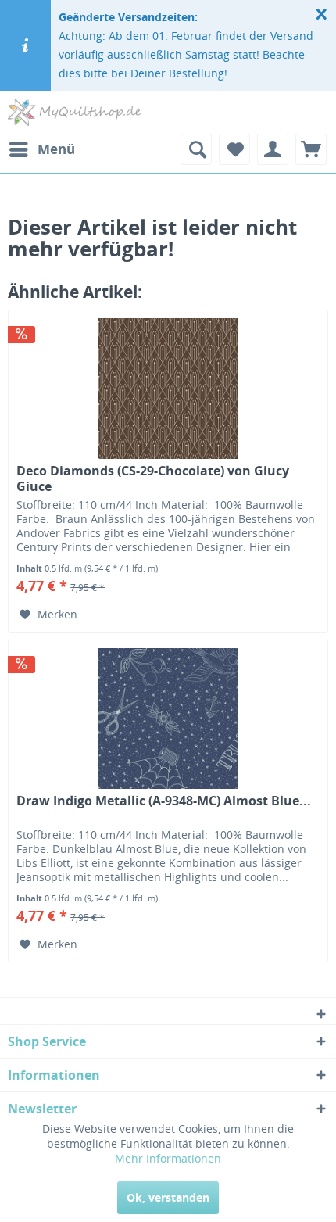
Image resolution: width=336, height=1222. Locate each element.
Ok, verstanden (168, 1197)
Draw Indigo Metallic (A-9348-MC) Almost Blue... (163, 801)
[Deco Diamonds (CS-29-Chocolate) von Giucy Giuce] (168, 388)
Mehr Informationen (168, 1158)
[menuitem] (41, 149)
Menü (56, 149)
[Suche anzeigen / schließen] (196, 149)
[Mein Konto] (272, 149)
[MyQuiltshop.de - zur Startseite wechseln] (74, 112)
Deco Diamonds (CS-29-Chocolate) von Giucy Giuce (152, 478)
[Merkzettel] (234, 149)
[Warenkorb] (311, 149)
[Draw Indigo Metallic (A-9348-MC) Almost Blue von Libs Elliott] (168, 718)
